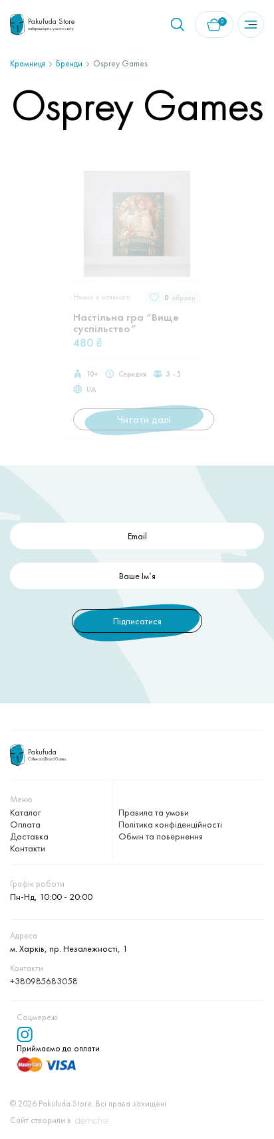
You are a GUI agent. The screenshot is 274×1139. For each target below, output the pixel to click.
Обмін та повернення (160, 836)
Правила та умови (153, 812)
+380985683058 (44, 981)
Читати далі (144, 419)
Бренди (69, 63)
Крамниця (27, 63)
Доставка (29, 836)
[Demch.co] (91, 1121)
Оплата (25, 824)
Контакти (27, 848)
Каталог (25, 812)
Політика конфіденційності (170, 824)
